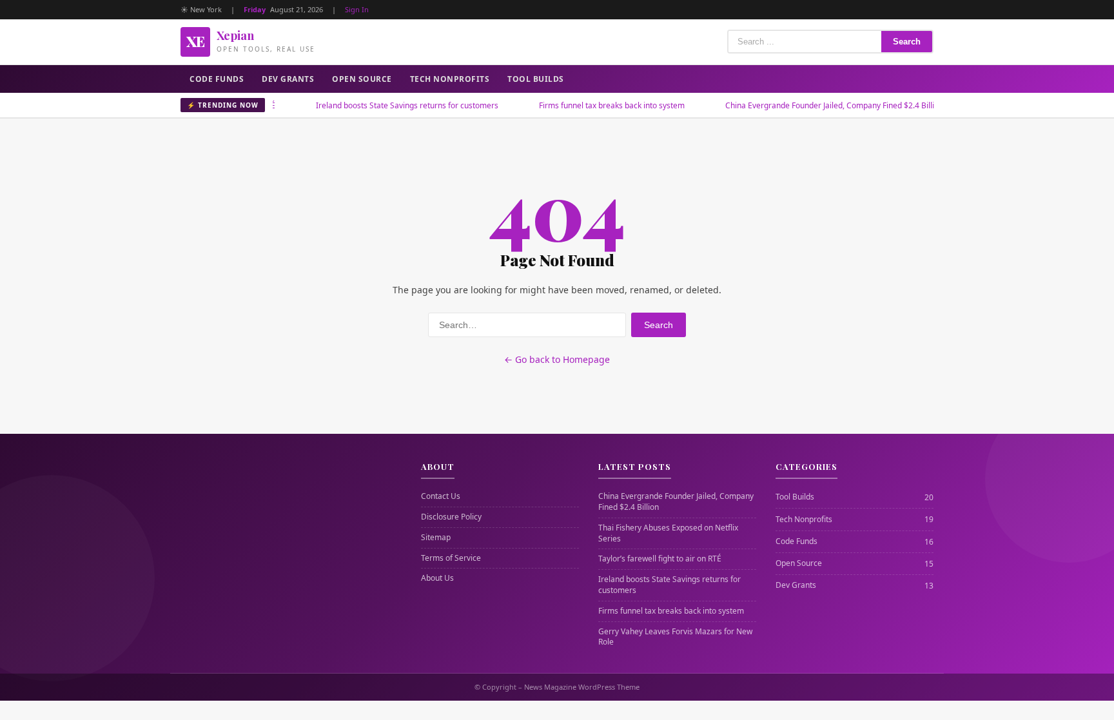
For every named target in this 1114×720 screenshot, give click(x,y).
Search (907, 41)
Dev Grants (288, 78)
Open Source (362, 78)
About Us (437, 578)
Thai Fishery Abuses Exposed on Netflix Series (668, 533)
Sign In (357, 9)
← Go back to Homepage (557, 359)
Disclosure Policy (451, 517)
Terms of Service (451, 558)
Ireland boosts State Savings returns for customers (383, 105)
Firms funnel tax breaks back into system (588, 105)
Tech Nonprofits (450, 78)
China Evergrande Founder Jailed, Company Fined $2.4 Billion (810, 105)
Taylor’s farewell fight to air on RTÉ (659, 559)
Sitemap (436, 537)
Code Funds (217, 78)
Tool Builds (535, 78)
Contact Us (440, 496)
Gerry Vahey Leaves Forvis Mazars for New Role (675, 637)
